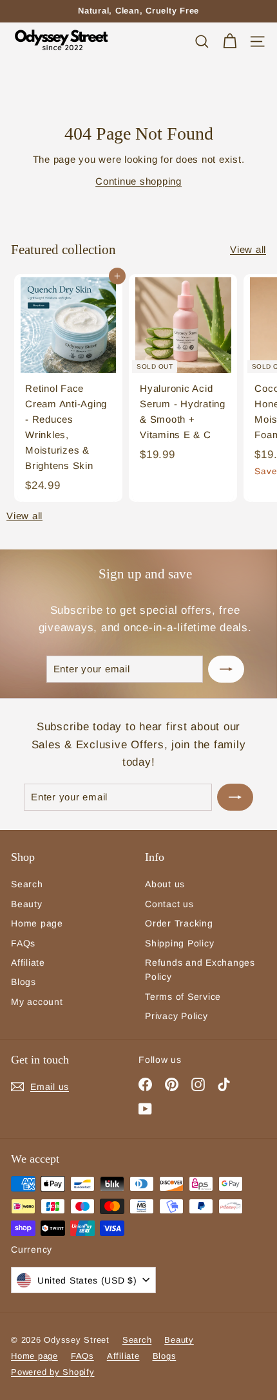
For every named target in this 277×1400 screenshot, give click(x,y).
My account (37, 1002)
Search (27, 884)
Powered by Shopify (53, 1372)
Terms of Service (183, 996)
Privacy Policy (176, 1016)
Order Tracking (179, 923)
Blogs (23, 982)
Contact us (169, 904)
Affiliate (28, 962)
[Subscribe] (226, 669)
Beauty (27, 904)
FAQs (23, 943)
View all (248, 249)
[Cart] (230, 41)
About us (165, 884)
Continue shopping (138, 181)
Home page (37, 923)
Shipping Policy (179, 943)
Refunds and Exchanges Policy (200, 969)
